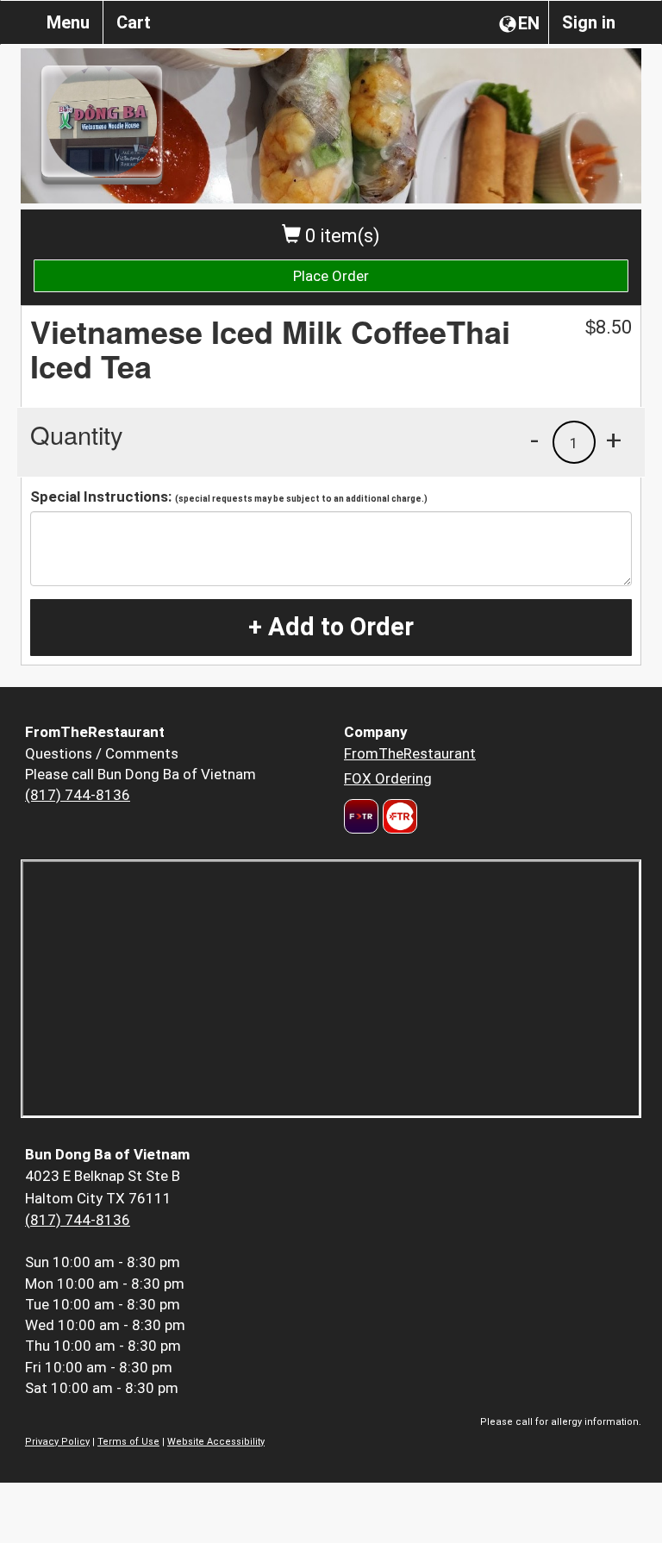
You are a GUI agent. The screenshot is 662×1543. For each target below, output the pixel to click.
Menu (68, 22)
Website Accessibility (216, 1441)
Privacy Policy (57, 1441)
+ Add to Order (331, 626)
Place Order (331, 275)
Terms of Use (128, 1441)
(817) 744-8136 (77, 794)
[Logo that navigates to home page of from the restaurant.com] (361, 816)
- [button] (534, 439)
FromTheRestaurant (410, 753)
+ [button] (613, 439)
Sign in (588, 22)
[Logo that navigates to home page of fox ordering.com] (397, 816)
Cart (133, 22)
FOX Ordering (388, 778)
